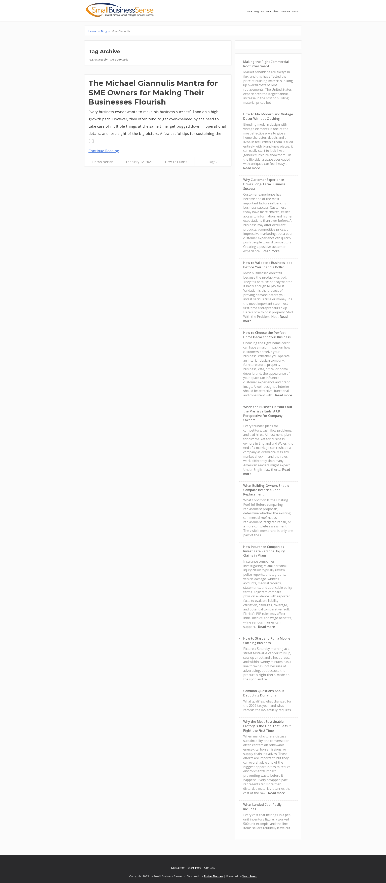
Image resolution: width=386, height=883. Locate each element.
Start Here (266, 11)
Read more (251, 168)
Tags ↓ (213, 162)
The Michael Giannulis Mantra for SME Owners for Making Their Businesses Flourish (153, 92)
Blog (256, 11)
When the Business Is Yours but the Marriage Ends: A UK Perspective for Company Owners (267, 413)
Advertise (285, 11)
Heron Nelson (102, 162)
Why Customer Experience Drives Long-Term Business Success (264, 184)
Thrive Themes (213, 876)
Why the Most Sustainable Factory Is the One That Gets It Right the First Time (267, 725)
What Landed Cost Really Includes (262, 806)
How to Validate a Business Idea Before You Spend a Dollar (267, 264)
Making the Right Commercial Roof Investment (266, 63)
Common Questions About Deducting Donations (263, 693)
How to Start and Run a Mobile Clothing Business (266, 640)
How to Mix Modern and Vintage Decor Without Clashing (268, 116)
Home (249, 11)
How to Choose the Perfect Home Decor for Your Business (267, 334)
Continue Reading (103, 150)
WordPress (249, 876)
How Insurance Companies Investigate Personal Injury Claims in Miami (264, 551)
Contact (296, 11)
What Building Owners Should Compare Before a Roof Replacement (266, 489)
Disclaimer (178, 868)
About (276, 11)
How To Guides (176, 162)
